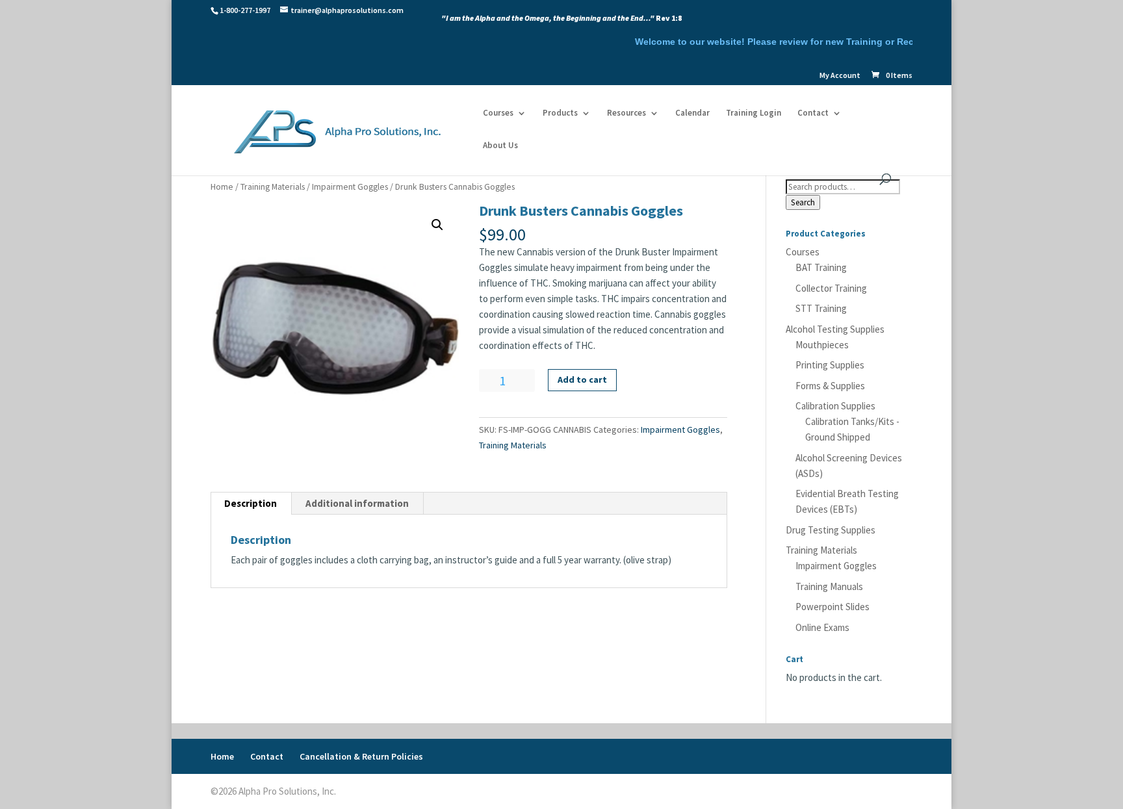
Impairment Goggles (350, 186)
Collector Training (831, 288)
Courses (498, 113)
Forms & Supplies (830, 385)
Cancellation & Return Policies (361, 756)
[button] (437, 225)
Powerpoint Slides (832, 606)
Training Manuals (829, 586)
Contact (813, 113)
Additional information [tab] (357, 503)
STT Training (821, 308)
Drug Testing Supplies (830, 530)
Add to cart (582, 379)
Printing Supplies (829, 365)
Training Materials (272, 186)
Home (222, 186)
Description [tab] (250, 503)
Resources (626, 113)
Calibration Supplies (835, 406)
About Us (500, 146)
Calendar (692, 113)
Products (560, 113)
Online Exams (822, 627)
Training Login (753, 113)
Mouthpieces (822, 345)
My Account (840, 75)
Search (803, 202)
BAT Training (821, 267)
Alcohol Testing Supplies (835, 329)
